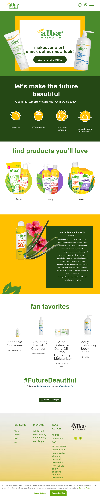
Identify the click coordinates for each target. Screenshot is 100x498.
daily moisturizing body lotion (87, 347)
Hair (16, 438)
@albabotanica (43, 386)
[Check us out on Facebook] (75, 438)
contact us (57, 438)
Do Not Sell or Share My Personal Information (58, 458)
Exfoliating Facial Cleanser (39, 345)
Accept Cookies (58, 493)
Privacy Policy (59, 446)
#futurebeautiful (66, 386)
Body (17, 434)
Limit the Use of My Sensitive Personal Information (58, 471)
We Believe (38, 430)
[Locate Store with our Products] (85, 5)
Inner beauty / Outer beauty (40, 436)
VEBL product (83, 50)
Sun (16, 442)
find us (55, 434)
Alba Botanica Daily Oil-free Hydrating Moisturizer (63, 350)
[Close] (96, 486)
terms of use (58, 449)
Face (16, 430)
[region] (50, 489)
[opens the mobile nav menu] (92, 5)
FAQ (54, 442)
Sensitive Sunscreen (15, 343)
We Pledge (38, 441)
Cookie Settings (39, 493)
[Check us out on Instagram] (80, 438)
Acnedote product (16, 50)
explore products (50, 59)
